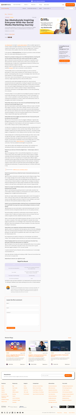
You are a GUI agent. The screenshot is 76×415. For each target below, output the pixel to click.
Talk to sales (26, 392)
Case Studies (14, 388)
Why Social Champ (16, 4)
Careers (13, 396)
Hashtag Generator (65, 398)
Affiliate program (15, 392)
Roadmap (14, 394)
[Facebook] (8, 37)
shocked (11, 68)
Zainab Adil (55, 364)
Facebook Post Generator (67, 400)
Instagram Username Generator (68, 394)
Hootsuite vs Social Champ (38, 386)
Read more (22, 364)
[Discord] (22, 412)
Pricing (40, 4)
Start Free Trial (69, 4)
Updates (14, 390)
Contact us (26, 390)
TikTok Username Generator (67, 392)
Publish (2, 386)
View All (69, 337)
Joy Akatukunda (8, 45)
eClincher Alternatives (53, 396)
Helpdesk (25, 388)
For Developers (26, 394)
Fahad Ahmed (11, 34)
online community (20, 141)
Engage (2, 388)
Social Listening (4, 394)
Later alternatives (52, 394)
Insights (40, 8)
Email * (8, 307)
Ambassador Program (16, 400)
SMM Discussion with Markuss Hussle (20, 169)
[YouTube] (17, 412)
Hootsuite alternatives (53, 386)
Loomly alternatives (52, 400)
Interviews (11, 17)
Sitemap (65, 412)
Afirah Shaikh (33, 364)
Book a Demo (46, 4)
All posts (24, 8)
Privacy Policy (59, 412)
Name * (8, 303)
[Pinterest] (20, 412)
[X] (9, 37)
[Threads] (15, 412)
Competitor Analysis (5, 399)
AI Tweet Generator (65, 390)
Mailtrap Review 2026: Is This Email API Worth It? (59, 355)
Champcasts (10, 14)
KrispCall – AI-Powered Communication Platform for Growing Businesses (38, 355)
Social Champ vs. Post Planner (38, 392)
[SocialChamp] (6, 5)
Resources (33, 4)
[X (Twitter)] (4, 412)
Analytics (3, 392)
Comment (9, 312)
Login (63, 4)
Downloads (14, 402)
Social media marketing (31, 8)
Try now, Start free (64, 60)
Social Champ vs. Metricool (38, 390)
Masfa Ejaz (11, 364)
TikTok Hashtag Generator (67, 388)
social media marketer (22, 45)
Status (25, 386)
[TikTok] (9, 412)
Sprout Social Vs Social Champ (38, 394)
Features (26, 4)
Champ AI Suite (4, 401)
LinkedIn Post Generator (66, 396)
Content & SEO (46, 8)
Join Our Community (16, 398)
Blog (6, 14)
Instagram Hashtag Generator (67, 386)
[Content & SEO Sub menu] (50, 8)
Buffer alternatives (52, 388)
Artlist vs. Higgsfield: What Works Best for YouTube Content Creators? (15, 355)
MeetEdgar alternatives (53, 402)
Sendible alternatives (52, 398)
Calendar (3, 390)
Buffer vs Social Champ (37, 388)
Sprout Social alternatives (53, 392)
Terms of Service (72, 412)
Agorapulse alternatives (53, 390)
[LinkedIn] (11, 37)
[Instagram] (7, 412)
